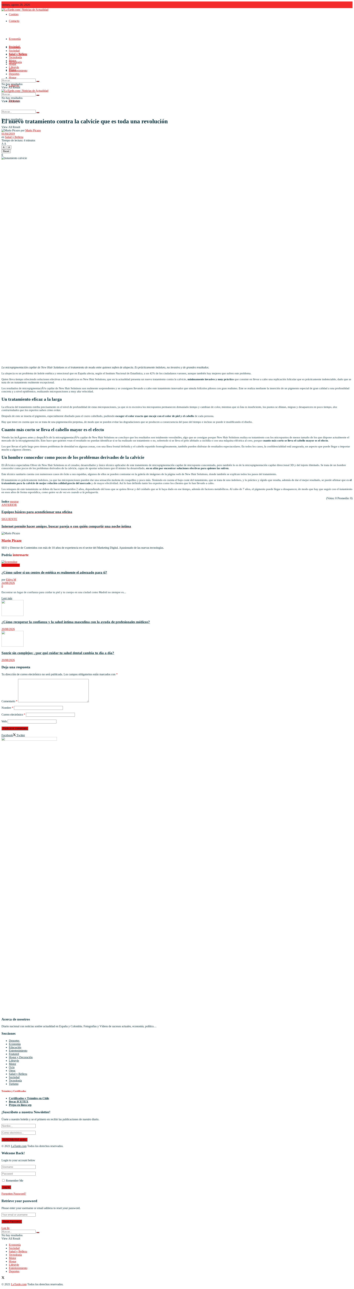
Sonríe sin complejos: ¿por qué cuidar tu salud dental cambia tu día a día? (57, 653)
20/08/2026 (8, 629)
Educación (15, 1047)
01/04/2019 (8, 133)
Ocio (12, 1067)
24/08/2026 (8, 583)
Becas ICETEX (18, 1101)
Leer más (6, 598)
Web (4, 721)
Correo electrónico (13, 714)
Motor (12, 60)
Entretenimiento (18, 70)
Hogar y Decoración (21, 1057)
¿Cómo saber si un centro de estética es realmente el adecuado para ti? (54, 572)
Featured (14, 1054)
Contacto (14, 21)
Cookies (13, 14)
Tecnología (15, 57)
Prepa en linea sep (20, 1104)
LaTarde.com (19, 1146)
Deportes (14, 73)
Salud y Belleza (18, 54)
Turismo (13, 1083)
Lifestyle (14, 67)
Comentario (9, 701)
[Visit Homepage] (24, 9)
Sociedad (14, 50)
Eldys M (11, 579)
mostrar (14, 501)
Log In (5, 1228)
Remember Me (14, 1180)
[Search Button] (37, 112)
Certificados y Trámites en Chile (29, 1098)
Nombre (7, 707)
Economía (15, 38)
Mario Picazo (33, 130)
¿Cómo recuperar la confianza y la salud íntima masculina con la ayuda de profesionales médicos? (75, 622)
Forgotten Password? (13, 1193)
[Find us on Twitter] (2, 1278)
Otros (12, 1070)
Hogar (12, 77)
